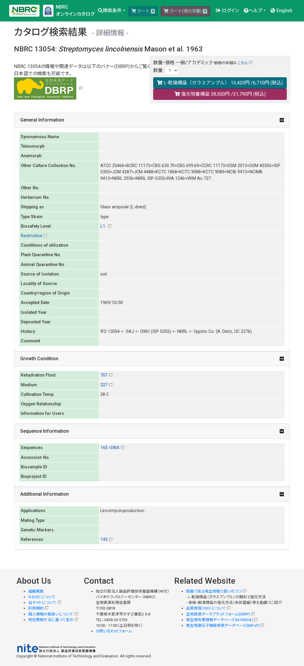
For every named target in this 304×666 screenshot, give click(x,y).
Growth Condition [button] (39, 358)
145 (103, 539)
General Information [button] (42, 120)
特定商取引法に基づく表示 (50, 620)
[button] (112, 11)
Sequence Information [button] (44, 431)
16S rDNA (109, 447)
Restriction (31, 235)
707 (103, 375)
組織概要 (36, 591)
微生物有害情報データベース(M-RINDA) (219, 620)
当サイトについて (42, 602)
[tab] (152, 120)
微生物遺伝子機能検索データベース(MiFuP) (222, 625)
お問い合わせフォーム (114, 631)
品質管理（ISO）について (206, 608)
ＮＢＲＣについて (42, 597)
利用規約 (36, 608)
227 (103, 385)
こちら (243, 63)
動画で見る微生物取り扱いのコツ (214, 591)
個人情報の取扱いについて (50, 614)
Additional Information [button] (44, 494)
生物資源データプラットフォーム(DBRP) (218, 614)
